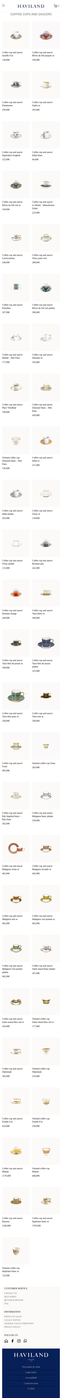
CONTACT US (10, 1293)
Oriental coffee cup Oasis (43, 763)
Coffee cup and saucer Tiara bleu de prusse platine (42, 663)
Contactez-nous (31, 1383)
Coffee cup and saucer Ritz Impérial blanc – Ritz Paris (12, 816)
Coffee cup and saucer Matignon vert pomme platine (12, 969)
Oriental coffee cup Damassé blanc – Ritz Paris (12, 460)
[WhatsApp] (25, 1341)
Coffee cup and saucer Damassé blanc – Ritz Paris (42, 407)
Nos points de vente (31, 1367)
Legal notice (31, 1372)
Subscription (6, 1341)
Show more (17, 64)
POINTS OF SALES (13, 1317)
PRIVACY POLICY (12, 1327)
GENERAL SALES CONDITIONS (19, 1323)
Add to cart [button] (6, 64)
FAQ (6, 1304)
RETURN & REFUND (13, 1300)
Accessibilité (31, 1377)
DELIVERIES (10, 1297)
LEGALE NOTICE (12, 1320)
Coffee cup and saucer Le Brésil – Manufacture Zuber (43, 205)
